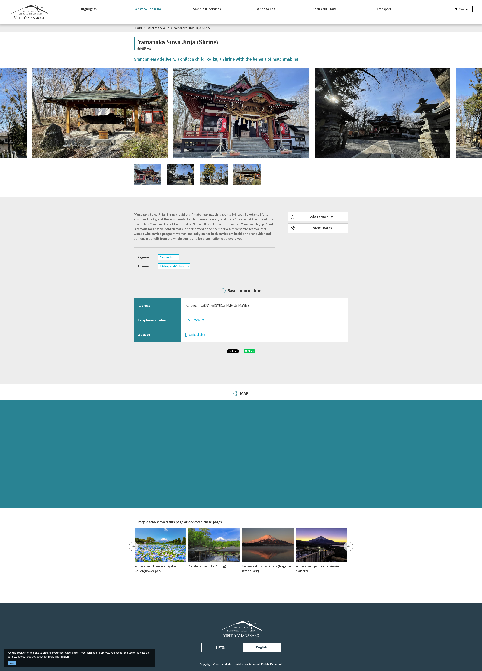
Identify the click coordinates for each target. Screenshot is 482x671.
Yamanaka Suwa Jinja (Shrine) (193, 28)
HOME (139, 28)
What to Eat (266, 9)
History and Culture (172, 266)
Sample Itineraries (207, 9)
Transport (384, 9)
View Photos (322, 228)
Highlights (89, 9)
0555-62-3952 (194, 320)
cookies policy (35, 657)
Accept (11, 663)
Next (348, 546)
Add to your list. (322, 216)
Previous (133, 546)
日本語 (220, 647)
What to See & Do (148, 9)
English (261, 647)
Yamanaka (166, 257)
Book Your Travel (325, 9)
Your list (464, 9)
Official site (197, 334)
